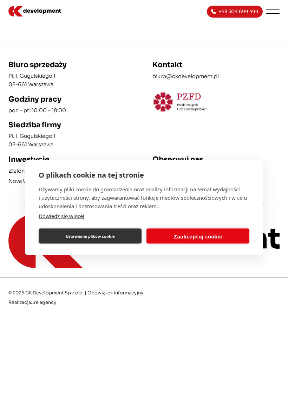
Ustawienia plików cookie (90, 235)
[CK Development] (64, 11)
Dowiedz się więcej (61, 215)
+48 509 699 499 (238, 11)
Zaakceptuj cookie (198, 236)
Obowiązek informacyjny (115, 293)
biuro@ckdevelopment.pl (185, 76)
